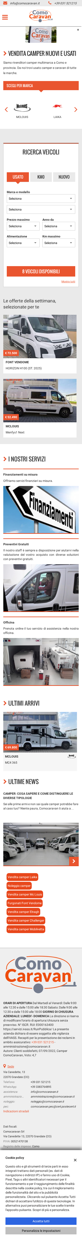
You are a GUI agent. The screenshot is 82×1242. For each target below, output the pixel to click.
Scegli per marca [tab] (20, 85)
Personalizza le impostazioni (41, 1230)
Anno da (48, 219)
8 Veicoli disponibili (41, 271)
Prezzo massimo (18, 219)
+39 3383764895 (41, 1086)
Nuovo (64, 177)
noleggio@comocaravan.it (47, 1101)
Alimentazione (17, 236)
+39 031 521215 (65, 3)
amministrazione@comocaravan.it (52, 1096)
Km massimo (51, 236)
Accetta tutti (41, 1221)
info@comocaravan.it (25, 3)
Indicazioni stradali (16, 1111)
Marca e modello (18, 192)
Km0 (41, 177)
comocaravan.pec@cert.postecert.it (53, 1106)
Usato (18, 177)
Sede (10, 1066)
